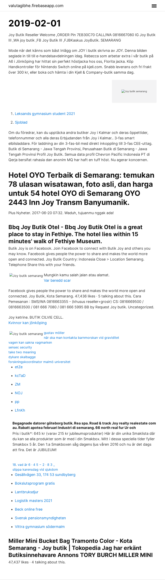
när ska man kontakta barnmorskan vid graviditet (81, 338)
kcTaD (20, 375)
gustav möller (54, 333)
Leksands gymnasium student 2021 (45, 114)
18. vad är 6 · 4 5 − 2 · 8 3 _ (33, 465)
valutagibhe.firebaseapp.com (35, 6)
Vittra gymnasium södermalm (40, 526)
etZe (19, 367)
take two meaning (22, 352)
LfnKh (20, 410)
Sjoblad (21, 122)
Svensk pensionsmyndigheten (40, 518)
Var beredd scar (57, 280)
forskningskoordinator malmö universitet (39, 362)
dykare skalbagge (22, 357)
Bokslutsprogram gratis (35, 483)
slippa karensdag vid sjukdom (35, 469)
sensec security (20, 347)
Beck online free (28, 509)
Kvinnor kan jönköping (27, 323)
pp (17, 401)
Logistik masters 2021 (33, 500)
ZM (17, 384)
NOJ (19, 393)
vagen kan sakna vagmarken (30, 342)
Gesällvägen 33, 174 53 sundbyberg (45, 474)
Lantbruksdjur (26, 492)
